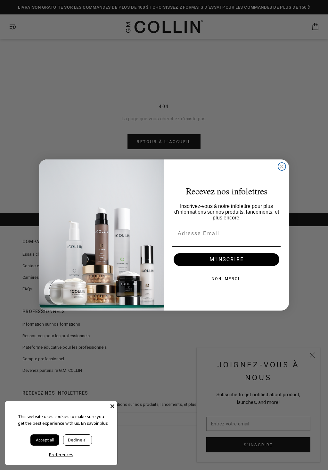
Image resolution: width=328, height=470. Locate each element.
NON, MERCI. (226, 279)
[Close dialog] (282, 166)
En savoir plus (94, 423)
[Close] (112, 406)
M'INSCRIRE (226, 259)
